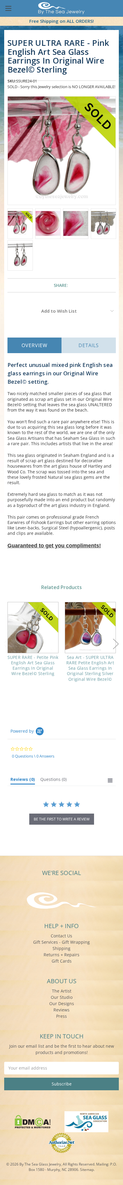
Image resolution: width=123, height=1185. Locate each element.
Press (61, 1016)
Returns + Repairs (61, 954)
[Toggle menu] (8, 8)
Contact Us (61, 936)
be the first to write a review (62, 819)
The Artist (61, 991)
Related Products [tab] (61, 587)
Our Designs (61, 1003)
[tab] (22, 781)
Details (89, 345)
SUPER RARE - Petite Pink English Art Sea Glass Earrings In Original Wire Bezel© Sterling (33, 665)
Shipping (61, 948)
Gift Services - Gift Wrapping (61, 942)
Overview (34, 345)
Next (116, 644)
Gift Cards (62, 961)
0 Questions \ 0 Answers (33, 756)
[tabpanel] (32, 643)
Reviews (61, 1010)
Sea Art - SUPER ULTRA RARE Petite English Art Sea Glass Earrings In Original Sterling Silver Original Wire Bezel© (90, 668)
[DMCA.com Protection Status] (32, 1121)
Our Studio (62, 997)
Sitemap (87, 1169)
